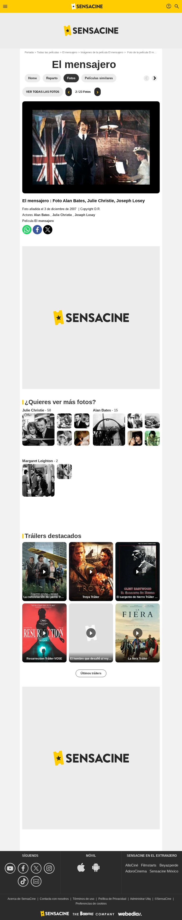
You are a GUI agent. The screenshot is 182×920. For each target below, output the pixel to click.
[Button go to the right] (154, 78)
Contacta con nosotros (54, 898)
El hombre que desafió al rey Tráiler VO (91, 658)
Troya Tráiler (90, 597)
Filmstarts (148, 865)
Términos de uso (83, 898)
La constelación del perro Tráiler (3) (45, 597)
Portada (29, 52)
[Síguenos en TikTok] (24, 881)
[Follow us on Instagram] (50, 868)
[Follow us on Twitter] (37, 868)
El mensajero (69, 52)
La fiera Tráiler (137, 658)
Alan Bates (42, 215)
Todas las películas (48, 52)
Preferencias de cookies (91, 903)
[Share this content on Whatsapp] (27, 229)
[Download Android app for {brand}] (98, 867)
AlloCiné (131, 865)
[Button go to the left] (146, 78)
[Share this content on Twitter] (47, 229)
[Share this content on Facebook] (37, 229)
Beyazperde (168, 865)
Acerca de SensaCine (22, 898)
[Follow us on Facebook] (24, 868)
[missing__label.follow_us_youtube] (11, 868)
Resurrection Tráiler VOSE (44, 658)
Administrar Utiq (140, 898)
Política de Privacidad (112, 898)
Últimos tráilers (91, 673)
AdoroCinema (136, 871)
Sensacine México (164, 871)
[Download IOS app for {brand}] (84, 867)
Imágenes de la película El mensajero (102, 52)
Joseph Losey (85, 215)
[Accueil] (87, 6)
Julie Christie (62, 215)
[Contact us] (37, 881)
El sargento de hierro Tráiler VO (138, 597)
